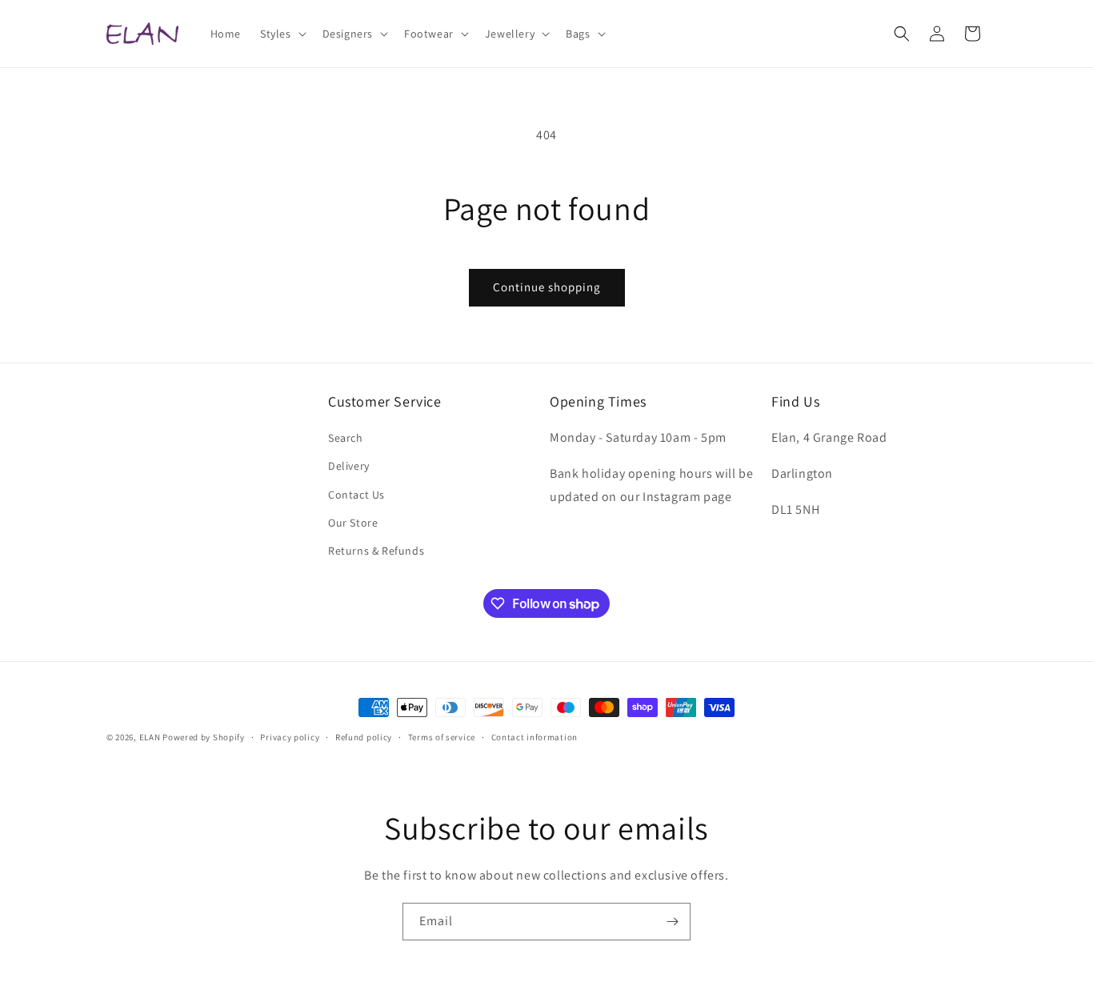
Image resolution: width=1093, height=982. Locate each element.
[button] (281, 33)
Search (345, 438)
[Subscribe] (672, 921)
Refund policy (363, 737)
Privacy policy (289, 737)
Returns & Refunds (376, 550)
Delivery (349, 466)
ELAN (150, 737)
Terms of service (441, 737)
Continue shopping (547, 287)
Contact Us (356, 494)
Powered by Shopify (203, 737)
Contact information (534, 737)
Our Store (353, 522)
